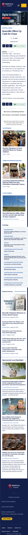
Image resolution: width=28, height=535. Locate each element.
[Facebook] (3, 45)
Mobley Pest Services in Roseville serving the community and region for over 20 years (13, 454)
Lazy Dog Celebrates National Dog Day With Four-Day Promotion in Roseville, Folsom (14, 182)
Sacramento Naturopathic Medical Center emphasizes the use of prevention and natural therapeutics (14, 383)
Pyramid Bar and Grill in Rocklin (12, 264)
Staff (16, 38)
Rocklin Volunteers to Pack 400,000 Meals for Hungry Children (12, 150)
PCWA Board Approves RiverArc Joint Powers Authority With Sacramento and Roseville (15, 258)
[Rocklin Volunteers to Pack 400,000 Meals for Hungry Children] (14, 138)
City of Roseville (11, 51)
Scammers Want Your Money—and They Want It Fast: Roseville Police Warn (15, 238)
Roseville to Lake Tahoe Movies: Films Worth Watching (14, 245)
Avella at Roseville (9, 251)
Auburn (4, 154)
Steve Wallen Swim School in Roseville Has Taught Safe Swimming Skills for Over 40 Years (13, 418)
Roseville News (7, 28)
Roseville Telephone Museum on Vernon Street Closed (15, 232)
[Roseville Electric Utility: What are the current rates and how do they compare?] (14, 203)
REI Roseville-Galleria (10, 269)
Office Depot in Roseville (11, 274)
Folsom (4, 186)
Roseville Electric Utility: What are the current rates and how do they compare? (13, 215)
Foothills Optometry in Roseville (13, 285)
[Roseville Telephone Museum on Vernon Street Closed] (14, 302)
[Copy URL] (10, 45)
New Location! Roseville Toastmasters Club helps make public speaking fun (12, 349)
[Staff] (11, 38)
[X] (7, 45)
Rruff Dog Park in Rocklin (11, 279)
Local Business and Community (11, 219)
